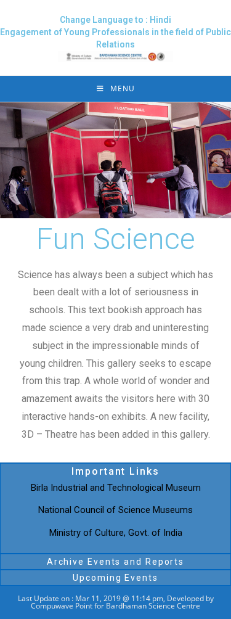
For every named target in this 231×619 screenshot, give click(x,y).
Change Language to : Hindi (115, 20)
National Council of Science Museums (115, 509)
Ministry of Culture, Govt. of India (115, 532)
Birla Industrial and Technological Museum (116, 487)
